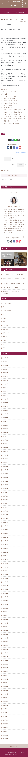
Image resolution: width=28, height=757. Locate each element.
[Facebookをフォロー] (14, 147)
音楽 (4, 133)
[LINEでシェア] (15, 140)
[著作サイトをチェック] (8, 147)
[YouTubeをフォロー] (20, 147)
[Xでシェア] (9, 140)
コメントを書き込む (14, 175)
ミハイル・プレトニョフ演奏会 (10, 287)
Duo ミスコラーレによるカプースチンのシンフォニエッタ (14, 292)
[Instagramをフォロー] (17, 147)
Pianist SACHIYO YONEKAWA (14, 3)
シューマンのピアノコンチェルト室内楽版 (13, 274)
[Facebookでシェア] (12, 140)
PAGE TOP (14, 746)
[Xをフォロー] (11, 147)
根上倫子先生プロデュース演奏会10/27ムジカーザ (14, 279)
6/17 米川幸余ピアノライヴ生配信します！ (14, 283)
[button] (18, 140)
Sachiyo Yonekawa (14, 206)
